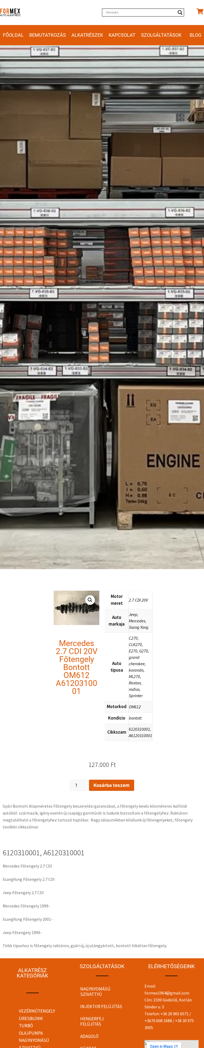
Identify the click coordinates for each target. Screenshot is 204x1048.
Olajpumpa (31, 1033)
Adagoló (89, 1036)
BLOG (195, 35)
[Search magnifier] (180, 12)
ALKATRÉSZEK (87, 35)
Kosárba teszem (112, 785)
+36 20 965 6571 (174, 1013)
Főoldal (13, 35)
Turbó (26, 1026)
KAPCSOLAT (122, 35)
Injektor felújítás (101, 1006)
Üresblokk (31, 1018)
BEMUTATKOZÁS (47, 35)
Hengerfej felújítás (92, 1021)
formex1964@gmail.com (166, 993)
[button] (90, 600)
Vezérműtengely (37, 1011)
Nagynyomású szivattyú (95, 991)
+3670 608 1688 (158, 1020)
